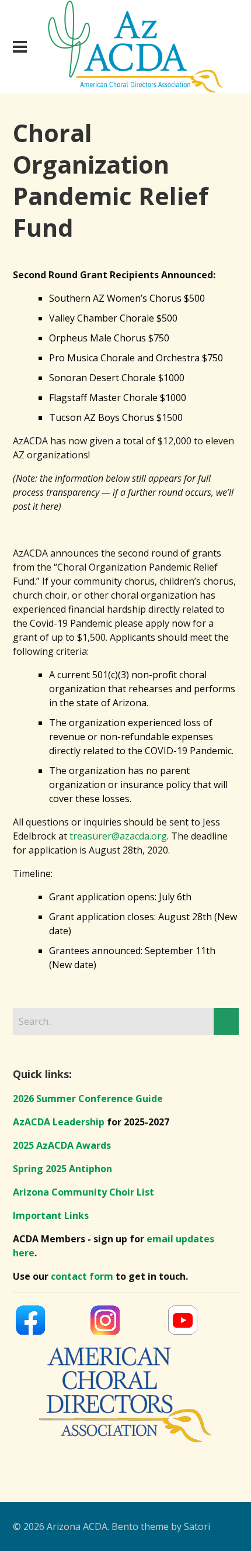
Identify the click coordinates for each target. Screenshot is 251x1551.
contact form (82, 1276)
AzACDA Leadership (58, 1121)
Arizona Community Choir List (83, 1192)
